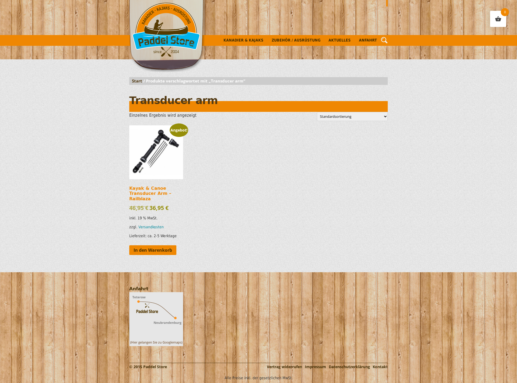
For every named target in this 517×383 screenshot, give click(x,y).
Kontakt (380, 366)
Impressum (315, 366)
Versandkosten (151, 227)
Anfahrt (368, 40)
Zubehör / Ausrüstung (296, 40)
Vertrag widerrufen (284, 366)
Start (137, 81)
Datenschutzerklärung (349, 366)
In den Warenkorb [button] (153, 250)
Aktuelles (340, 40)
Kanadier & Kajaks (243, 40)
